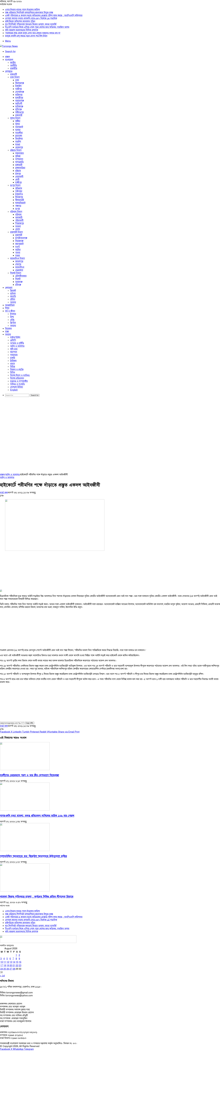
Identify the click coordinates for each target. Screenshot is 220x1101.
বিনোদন (8, 328)
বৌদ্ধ (12, 319)
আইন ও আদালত (17, 346)
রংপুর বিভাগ (15, 185)
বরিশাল (18, 214)
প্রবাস (12, 363)
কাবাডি (13, 296)
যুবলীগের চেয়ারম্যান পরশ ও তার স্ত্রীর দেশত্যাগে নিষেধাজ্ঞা (29, 775)
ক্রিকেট (13, 290)
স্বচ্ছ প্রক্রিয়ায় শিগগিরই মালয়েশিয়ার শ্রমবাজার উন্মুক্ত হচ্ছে (29, 12)
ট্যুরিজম (13, 360)
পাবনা (17, 252)
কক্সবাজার (19, 153)
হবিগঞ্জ (18, 284)
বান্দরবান (19, 159)
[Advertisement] (110, 418)
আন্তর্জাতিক (10, 305)
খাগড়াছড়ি (19, 161)
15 (17, 962)
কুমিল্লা (17, 156)
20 (11, 965)
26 (7, 969)
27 (11, 969)
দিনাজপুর (19, 197)
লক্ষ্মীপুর (18, 182)
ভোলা (17, 229)
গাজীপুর (18, 88)
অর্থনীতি (13, 65)
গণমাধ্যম (14, 354)
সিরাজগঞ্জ (19, 240)
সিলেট (17, 278)
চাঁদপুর (18, 173)
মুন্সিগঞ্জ (18, 109)
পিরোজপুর (19, 223)
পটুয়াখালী (19, 220)
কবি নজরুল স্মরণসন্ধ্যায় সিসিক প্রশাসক (21, 30)
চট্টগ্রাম (18, 170)
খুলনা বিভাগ (15, 118)
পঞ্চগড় (18, 205)
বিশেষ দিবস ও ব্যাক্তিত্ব (20, 375)
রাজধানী (13, 74)
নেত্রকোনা (19, 270)
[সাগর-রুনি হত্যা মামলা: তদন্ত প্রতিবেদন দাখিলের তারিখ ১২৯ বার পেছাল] (25, 809)
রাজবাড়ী (18, 115)
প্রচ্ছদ (7, 56)
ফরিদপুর (18, 94)
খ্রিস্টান (13, 322)
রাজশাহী (18, 235)
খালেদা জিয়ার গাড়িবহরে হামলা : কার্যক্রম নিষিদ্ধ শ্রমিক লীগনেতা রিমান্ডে (36, 896)
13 (11, 962)
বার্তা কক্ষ (4, 492)
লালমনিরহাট (20, 202)
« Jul (2, 975)
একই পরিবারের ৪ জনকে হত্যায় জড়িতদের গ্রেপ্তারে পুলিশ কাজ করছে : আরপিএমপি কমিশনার (43, 15)
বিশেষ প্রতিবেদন (17, 378)
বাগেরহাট (19, 126)
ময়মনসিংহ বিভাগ (17, 258)
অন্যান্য (13, 302)
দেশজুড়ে (8, 71)
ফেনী (17, 179)
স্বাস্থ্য (7, 331)
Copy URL (29, 723)
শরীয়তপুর (19, 112)
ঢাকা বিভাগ (15, 77)
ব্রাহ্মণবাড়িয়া (20, 167)
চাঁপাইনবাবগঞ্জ (21, 237)
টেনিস (12, 299)
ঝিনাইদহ (19, 138)
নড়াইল (18, 141)
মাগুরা (17, 144)
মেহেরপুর (19, 147)
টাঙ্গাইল (18, 86)
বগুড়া (17, 255)
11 (4, 962)
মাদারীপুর (19, 97)
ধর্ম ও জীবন (10, 311)
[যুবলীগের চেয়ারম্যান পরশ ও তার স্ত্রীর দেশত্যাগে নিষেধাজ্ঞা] (25, 769)
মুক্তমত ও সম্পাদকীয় (19, 381)
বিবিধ (12, 372)
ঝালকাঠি (18, 217)
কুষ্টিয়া (17, 121)
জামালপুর (19, 261)
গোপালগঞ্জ (19, 91)
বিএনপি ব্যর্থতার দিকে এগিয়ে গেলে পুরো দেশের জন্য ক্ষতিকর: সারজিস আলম (37, 27)
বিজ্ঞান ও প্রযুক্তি (17, 369)
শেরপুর (18, 264)
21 (14, 965)
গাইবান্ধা (18, 191)
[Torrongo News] (9, 46)
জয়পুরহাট (19, 243)
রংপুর (17, 208)
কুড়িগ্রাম (18, 188)
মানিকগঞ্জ (19, 106)
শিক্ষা (7, 308)
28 (14, 969)
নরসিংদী (18, 103)
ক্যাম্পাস (13, 351)
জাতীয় (13, 62)
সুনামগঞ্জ (18, 281)
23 (20, 965)
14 (14, 962)
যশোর (17, 129)
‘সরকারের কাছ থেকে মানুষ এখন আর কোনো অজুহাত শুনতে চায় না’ (32, 33)
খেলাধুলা (8, 287)
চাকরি (12, 357)
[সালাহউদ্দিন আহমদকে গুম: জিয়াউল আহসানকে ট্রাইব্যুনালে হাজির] (25, 850)
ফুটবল (13, 293)
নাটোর (17, 249)
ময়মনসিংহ (19, 267)
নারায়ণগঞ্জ (19, 100)
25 (4, 969)
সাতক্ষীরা (19, 132)
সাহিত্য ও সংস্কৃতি (17, 384)
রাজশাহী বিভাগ (16, 232)
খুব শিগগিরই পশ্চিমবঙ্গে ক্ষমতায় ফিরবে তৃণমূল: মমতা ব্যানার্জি (30, 24)
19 (7, 965)
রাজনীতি (13, 68)
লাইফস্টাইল (15, 337)
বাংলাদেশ (9, 59)
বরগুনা (18, 226)
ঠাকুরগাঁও (19, 194)
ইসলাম (13, 313)
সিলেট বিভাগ (15, 273)
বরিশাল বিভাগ (16, 211)
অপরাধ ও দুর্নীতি (17, 343)
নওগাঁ (17, 246)
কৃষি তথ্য (13, 349)
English (14, 389)
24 (1, 969)
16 (20, 962)
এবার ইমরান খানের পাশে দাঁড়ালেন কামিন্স (22, 9)
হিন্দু (12, 316)
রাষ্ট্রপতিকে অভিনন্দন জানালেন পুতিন (20, 21)
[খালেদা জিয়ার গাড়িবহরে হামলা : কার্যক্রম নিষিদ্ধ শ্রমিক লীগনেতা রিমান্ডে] (25, 890)
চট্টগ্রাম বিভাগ (16, 150)
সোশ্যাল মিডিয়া (16, 387)
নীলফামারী (19, 199)
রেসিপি (13, 340)
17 (1, 965)
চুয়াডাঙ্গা (18, 135)
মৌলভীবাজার (20, 275)
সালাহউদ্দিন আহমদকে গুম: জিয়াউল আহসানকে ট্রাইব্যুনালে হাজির (33, 856)
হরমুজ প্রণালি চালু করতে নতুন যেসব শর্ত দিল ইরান (26, 35)
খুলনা (17, 124)
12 (7, 962)
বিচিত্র (12, 366)
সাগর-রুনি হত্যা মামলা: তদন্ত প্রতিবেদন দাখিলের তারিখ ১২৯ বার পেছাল (37, 815)
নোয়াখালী (19, 176)
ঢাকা (17, 80)
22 (17, 965)
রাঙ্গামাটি (18, 164)
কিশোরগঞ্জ (19, 83)
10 (1, 962)
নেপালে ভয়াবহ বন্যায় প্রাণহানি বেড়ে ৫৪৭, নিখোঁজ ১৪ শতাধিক (31, 18)
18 (4, 965)
